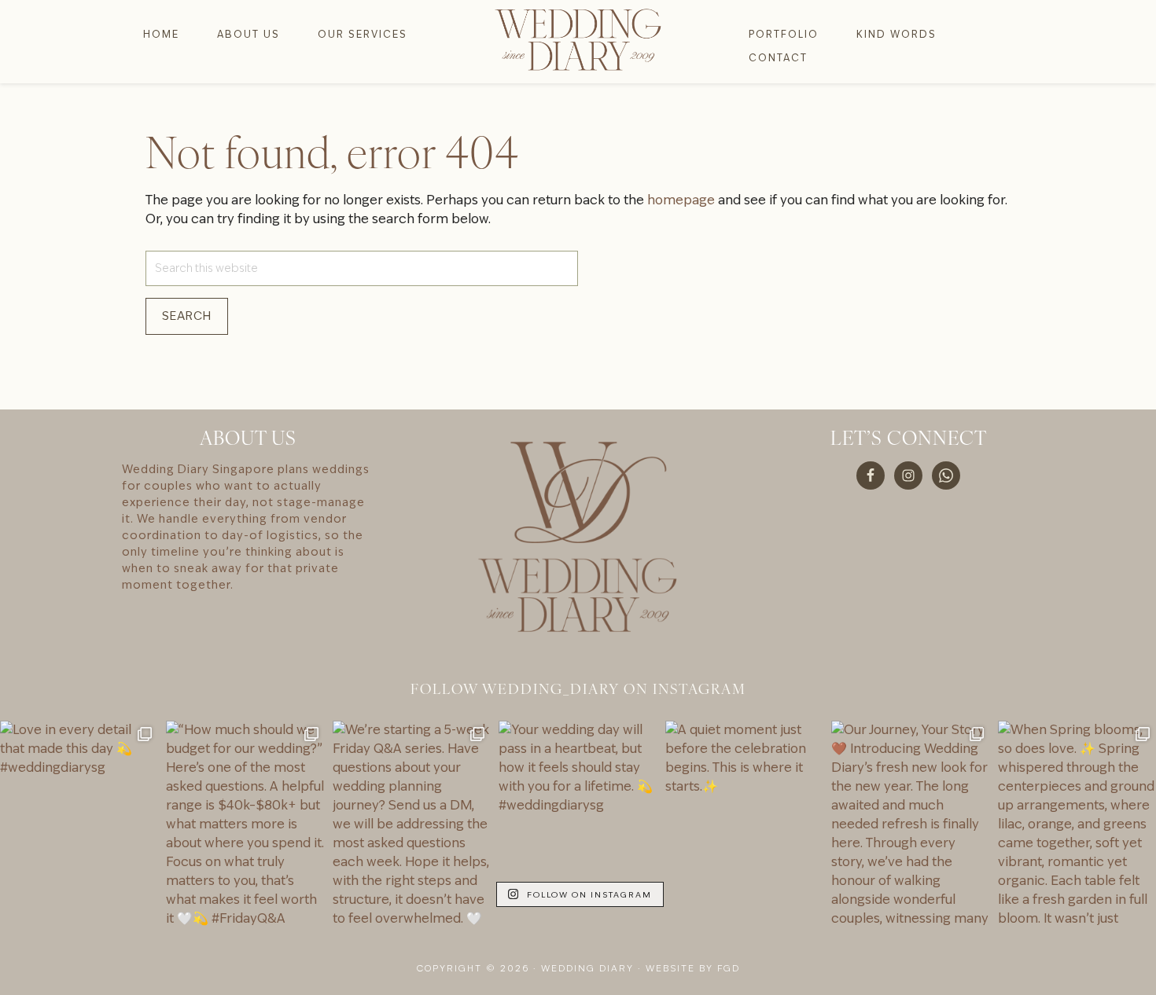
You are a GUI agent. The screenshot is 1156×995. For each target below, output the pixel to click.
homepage (681, 200)
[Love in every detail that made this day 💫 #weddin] (79, 826)
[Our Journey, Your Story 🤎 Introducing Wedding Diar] (910, 826)
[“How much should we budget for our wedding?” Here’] (245, 826)
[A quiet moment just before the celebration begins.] (744, 826)
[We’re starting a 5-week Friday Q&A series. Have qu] (412, 826)
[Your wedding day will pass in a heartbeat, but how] (578, 826)
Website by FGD (693, 968)
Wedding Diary (578, 39)
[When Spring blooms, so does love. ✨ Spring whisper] (1077, 826)
